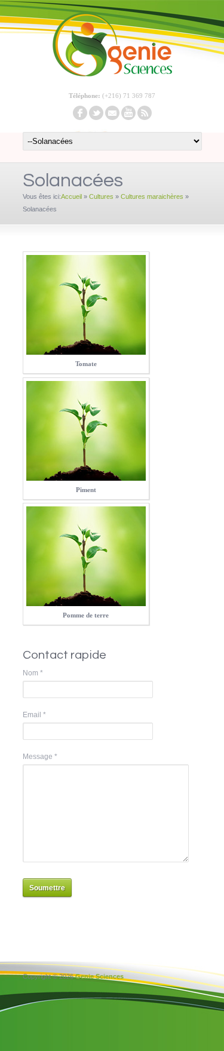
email (112, 113)
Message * (40, 756)
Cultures (101, 196)
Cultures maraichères (152, 196)
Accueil (71, 196)
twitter (96, 113)
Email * (34, 715)
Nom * (33, 673)
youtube (128, 113)
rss (144, 113)
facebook (80, 113)
